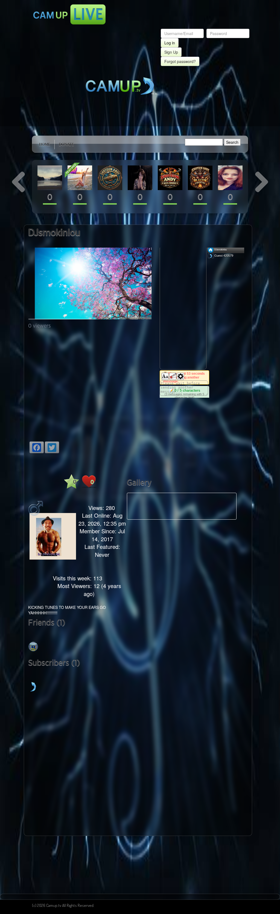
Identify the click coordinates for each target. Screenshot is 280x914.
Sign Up (171, 52)
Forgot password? (180, 61)
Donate (66, 144)
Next (244, 506)
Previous (118, 506)
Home (44, 144)
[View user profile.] (49, 177)
